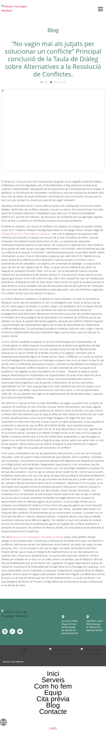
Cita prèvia (53, 699)
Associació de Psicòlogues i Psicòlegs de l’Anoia (37, 537)
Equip (53, 692)
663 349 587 (72, 633)
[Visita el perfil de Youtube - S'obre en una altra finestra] (20, 631)
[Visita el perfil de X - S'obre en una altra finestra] (12, 631)
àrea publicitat (17, 661)
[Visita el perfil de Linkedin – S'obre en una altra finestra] (5, 631)
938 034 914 (70, 630)
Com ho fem (53, 686)
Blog (53, 705)
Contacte (53, 711)
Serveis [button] (53, 680)
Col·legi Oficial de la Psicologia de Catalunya (25, 233)
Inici (53, 673)
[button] (100, 9)
